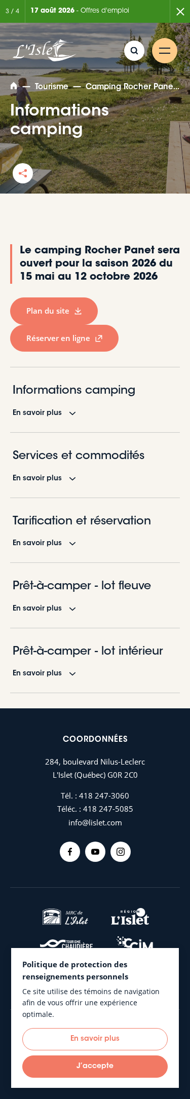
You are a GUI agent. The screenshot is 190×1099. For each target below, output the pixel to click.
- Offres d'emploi (79, 11)
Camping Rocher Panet (131, 87)
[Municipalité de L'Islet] (45, 51)
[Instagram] (120, 852)
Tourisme (51, 87)
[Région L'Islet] (130, 916)
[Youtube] (95, 852)
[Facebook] (70, 852)
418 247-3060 (104, 795)
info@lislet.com (95, 822)
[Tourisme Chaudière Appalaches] (66, 947)
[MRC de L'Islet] (65, 916)
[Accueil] (15, 87)
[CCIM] (135, 947)
